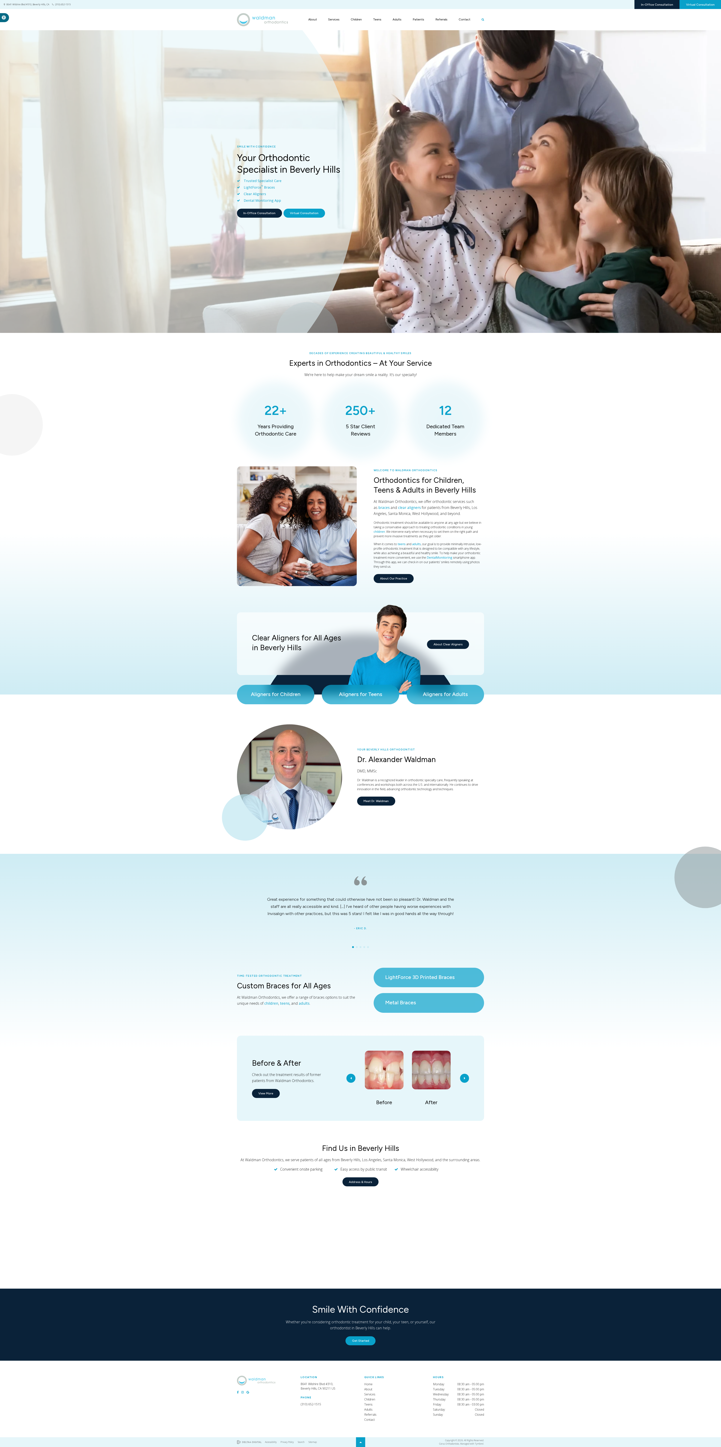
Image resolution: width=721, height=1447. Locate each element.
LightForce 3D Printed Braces (420, 977)
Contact (369, 1420)
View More (265, 1093)
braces (384, 507)
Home (368, 1384)
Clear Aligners (255, 194)
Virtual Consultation (700, 4)
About (368, 1389)
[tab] (353, 947)
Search (301, 1442)
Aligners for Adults (445, 694)
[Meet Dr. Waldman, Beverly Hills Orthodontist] (289, 776)
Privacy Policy (287, 1442)
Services (369, 1394)
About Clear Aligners (448, 644)
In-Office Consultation (657, 4)
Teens (368, 1404)
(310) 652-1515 (63, 4)
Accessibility (271, 1442)
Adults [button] (397, 19)
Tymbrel (479, 1443)
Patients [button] (418, 19)
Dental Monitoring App (262, 200)
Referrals (441, 19)
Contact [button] (464, 19)
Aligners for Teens (360, 694)
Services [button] (333, 19)
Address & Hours (360, 1182)
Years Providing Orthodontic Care (275, 420)
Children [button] (356, 19)
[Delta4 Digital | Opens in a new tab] (249, 1442)
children (379, 532)
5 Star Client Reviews (360, 420)
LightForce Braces (259, 187)
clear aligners (409, 507)
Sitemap (312, 1442)
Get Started (360, 1340)
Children (369, 1399)
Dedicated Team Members (445, 420)
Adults (368, 1409)
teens (402, 544)
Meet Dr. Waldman (376, 801)
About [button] (312, 19)
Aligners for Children (275, 694)
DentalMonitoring (439, 557)
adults (416, 544)
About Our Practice (393, 578)
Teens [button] (377, 19)
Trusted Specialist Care (263, 180)
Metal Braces (400, 1002)
